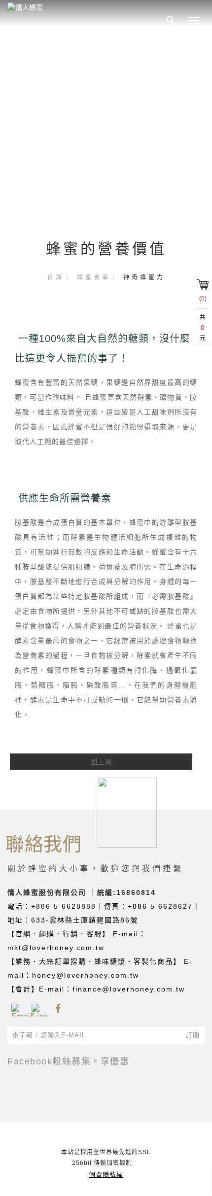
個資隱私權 (106, 1174)
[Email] (17, 1009)
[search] (172, 21)
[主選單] (194, 21)
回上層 (101, 762)
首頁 (55, 277)
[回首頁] (71, 7)
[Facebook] (58, 1009)
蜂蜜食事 (93, 277)
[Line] (38, 1009)
